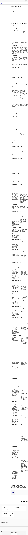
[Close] (24, 532)
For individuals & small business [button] (4, 520)
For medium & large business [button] (4, 522)
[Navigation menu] (1, 1)
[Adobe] (3, 1)
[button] (24, 1)
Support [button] (2, 525)
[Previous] (15, 502)
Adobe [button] (2, 527)
